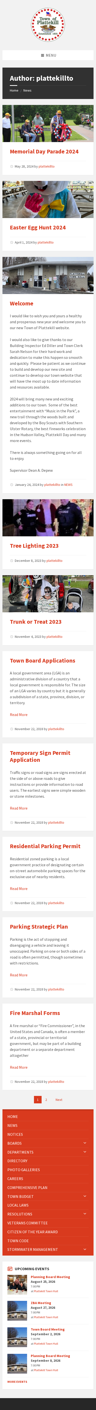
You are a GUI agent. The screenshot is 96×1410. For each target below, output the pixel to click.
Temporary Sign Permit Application (40, 756)
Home (14, 90)
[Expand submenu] (85, 1143)
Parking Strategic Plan (39, 926)
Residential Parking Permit (45, 846)
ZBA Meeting (41, 1303)
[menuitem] (48, 1116)
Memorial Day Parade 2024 (44, 151)
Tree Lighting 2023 (34, 545)
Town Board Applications (42, 660)
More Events (17, 1382)
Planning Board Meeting (50, 1277)
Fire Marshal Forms (35, 1013)
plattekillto (47, 166)
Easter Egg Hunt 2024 (38, 227)
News (27, 90)
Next (59, 1099)
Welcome (21, 303)
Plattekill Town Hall (46, 1291)
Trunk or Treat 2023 (36, 621)
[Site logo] (48, 40)
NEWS (68, 484)
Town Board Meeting (48, 1329)
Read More (19, 714)
